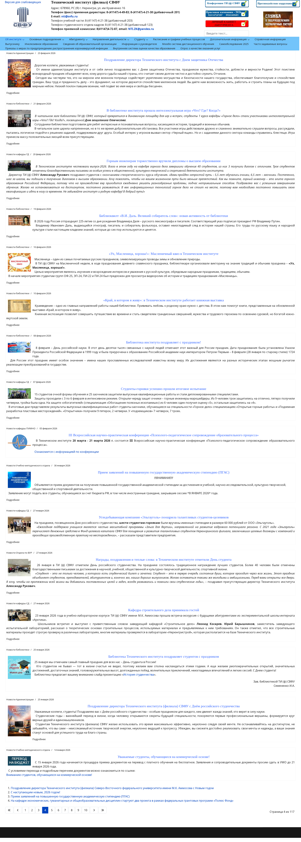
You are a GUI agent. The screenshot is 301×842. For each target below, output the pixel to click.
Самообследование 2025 (234, 44)
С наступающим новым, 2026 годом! (35, 792)
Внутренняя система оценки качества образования (144, 48)
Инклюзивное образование (41, 44)
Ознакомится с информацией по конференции (66, 452)
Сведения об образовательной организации (90, 44)
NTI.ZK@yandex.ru (141, 29)
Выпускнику (12, 44)
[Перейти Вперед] (94, 810)
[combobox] (226, 33)
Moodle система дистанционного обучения (188, 44)
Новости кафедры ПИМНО (20, 428)
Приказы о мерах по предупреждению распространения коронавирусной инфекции (56, 48)
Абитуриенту (77, 39)
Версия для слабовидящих (23, 2)
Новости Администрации (20, 53)
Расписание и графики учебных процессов (179, 39)
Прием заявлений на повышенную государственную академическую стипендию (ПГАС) (70, 796)
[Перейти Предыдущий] (18, 810)
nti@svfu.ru (69, 16)
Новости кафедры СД (17, 603)
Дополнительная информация (228, 39)
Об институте (13, 39)
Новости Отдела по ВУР (19, 552)
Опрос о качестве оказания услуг (200, 48)
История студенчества (138, 674)
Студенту (139, 39)
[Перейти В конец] (103, 810)
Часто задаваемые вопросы (270, 44)
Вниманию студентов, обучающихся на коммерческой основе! (49, 775)
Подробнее (13, 93)
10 (85, 810)
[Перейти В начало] (9, 810)
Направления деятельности (109, 39)
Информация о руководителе (139, 44)
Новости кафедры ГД (17, 154)
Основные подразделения (45, 39)
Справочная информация (270, 39)
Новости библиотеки (17, 103)
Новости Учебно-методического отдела (28, 465)
